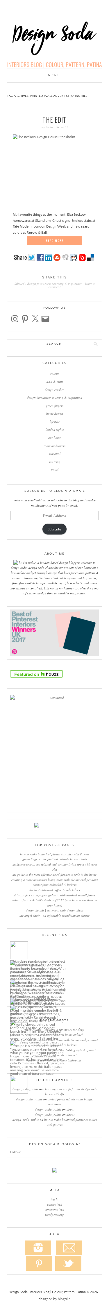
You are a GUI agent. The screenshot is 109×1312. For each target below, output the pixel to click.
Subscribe (54, 529)
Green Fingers (54, 405)
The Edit (54, 120)
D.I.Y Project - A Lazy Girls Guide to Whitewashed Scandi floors (54, 895)
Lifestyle (55, 421)
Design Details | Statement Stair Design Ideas (54, 910)
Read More (54, 240)
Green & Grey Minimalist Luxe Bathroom (54, 1060)
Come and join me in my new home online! (54, 1034)
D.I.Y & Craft (55, 381)
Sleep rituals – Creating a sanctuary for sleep (54, 1029)
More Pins (58, 1001)
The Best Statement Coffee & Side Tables (54, 890)
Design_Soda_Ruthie (25, 1089)
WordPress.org (54, 1214)
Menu (54, 75)
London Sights (55, 429)
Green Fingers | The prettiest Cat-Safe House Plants (54, 859)
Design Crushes (54, 389)
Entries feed (54, 1204)
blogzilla (64, 1299)
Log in (54, 1199)
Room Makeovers (54, 446)
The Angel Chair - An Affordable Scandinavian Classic (54, 915)
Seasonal (54, 453)
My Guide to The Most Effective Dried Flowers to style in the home (54, 874)
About (70, 1109)
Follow (15, 1152)
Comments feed (54, 1209)
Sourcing (54, 462)
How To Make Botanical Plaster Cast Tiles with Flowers (54, 854)
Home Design (54, 413)
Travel (54, 469)
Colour (54, 373)
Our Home (54, 437)
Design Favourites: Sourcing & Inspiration (55, 283)
